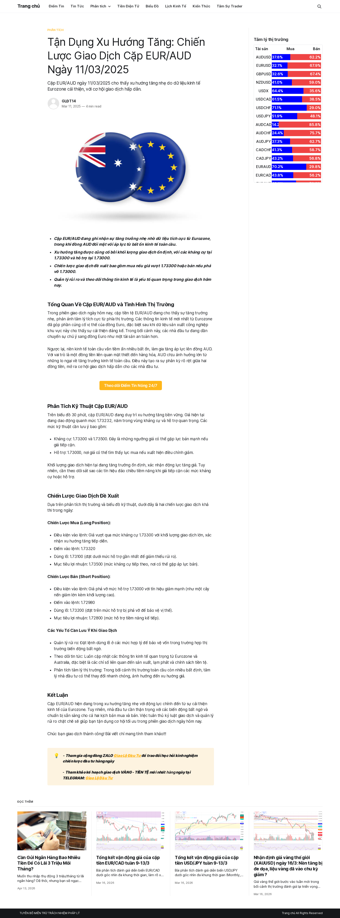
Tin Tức (77, 6)
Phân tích (98, 6)
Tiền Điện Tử (128, 6)
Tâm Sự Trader (229, 6)
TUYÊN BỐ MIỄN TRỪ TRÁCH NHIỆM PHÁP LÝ (50, 913)
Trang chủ (28, 6)
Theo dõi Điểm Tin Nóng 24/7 (130, 385)
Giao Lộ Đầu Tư (127, 755)
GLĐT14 (69, 101)
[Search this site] (319, 6)
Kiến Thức (201, 6)
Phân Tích (55, 30)
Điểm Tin (56, 6)
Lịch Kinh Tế (175, 6)
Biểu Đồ (152, 6)
